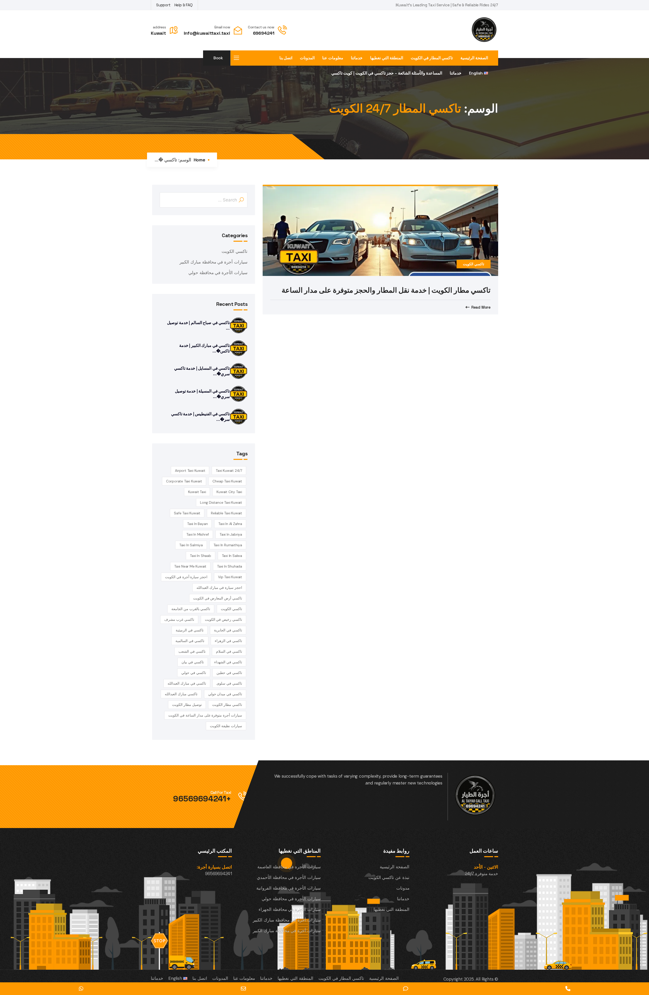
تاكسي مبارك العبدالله (181, 694)
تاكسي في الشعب (192, 651)
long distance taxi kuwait (221, 502)
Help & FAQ (183, 5)
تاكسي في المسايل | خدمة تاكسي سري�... (202, 371)
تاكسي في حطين (229, 672)
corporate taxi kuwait (184, 481)
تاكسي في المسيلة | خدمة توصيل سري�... (202, 393)
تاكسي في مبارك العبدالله (187, 683)
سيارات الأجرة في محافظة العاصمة (289, 867)
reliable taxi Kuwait (226, 513)
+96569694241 (202, 799)
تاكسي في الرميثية (190, 630)
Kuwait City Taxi (229, 492)
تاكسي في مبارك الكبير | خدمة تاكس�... (204, 348)
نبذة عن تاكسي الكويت (388, 877)
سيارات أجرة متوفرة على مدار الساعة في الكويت (205, 715)
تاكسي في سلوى (229, 683)
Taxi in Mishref (197, 534)
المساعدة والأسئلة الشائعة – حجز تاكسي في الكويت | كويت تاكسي (386, 73)
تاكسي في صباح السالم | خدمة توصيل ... (198, 325)
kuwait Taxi (197, 492)
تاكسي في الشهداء (228, 662)
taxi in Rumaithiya (227, 545)
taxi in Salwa (232, 555)
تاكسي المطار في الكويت (432, 58)
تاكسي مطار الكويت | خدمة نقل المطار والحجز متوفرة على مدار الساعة (386, 290)
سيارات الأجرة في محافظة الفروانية (288, 888)
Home (199, 160)
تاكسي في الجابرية (228, 630)
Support (163, 5)
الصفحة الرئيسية (474, 58)
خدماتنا (357, 58)
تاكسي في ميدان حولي (225, 694)
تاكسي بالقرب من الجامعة (190, 609)
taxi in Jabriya (231, 534)
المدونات (307, 58)
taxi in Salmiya (191, 545)
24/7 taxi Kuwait (229, 470)
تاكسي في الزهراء (228, 641)
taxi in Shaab (200, 555)
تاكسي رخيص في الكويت (223, 619)
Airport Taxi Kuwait (190, 470)
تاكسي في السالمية (189, 641)
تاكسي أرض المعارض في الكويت (217, 598)
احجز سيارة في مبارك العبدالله (219, 587)
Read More (481, 307)
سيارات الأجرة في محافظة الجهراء (290, 909)
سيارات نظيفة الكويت (226, 726)
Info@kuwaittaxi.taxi (207, 33)
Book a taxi (218, 60)
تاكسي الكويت (473, 264)
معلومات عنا (332, 58)
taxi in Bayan (197, 523)
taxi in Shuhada (229, 566)
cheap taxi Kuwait (227, 481)
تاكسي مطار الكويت (227, 704)
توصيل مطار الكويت (187, 704)
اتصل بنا (286, 58)
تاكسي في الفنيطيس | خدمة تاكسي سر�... (200, 416)
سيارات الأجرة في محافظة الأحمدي (289, 877)
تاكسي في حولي (193, 672)
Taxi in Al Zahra (230, 523)
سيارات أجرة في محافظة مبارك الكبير (213, 262)
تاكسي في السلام (229, 651)
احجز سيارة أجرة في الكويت (186, 577)
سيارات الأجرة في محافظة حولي (217, 272)
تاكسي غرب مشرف (179, 619)
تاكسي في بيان (193, 662)
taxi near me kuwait (190, 566)
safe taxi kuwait (187, 513)
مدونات (402, 888)
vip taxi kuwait (230, 577)
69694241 (263, 33)
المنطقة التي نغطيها (386, 58)
